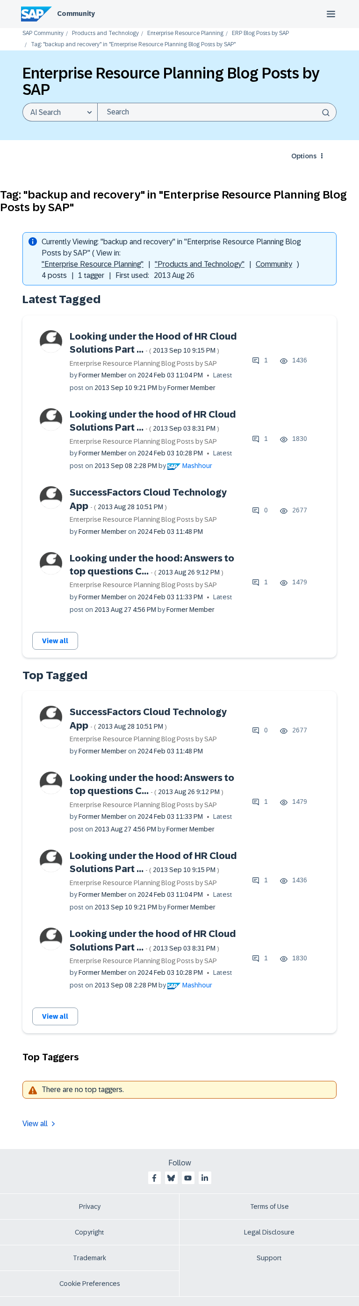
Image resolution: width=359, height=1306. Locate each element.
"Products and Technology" (199, 264)
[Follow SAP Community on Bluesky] (171, 1178)
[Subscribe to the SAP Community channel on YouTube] (188, 1178)
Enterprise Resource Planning (185, 33)
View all (55, 641)
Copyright (89, 1232)
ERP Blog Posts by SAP (260, 33)
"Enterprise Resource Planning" (93, 264)
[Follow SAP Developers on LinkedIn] (204, 1178)
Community (76, 13)
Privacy (90, 1206)
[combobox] (217, 112)
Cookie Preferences (89, 1283)
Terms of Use (269, 1206)
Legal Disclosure (269, 1232)
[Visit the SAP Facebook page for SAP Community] (154, 1178)
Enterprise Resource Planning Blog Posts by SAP (143, 363)
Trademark (89, 1258)
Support (269, 1258)
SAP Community (43, 33)
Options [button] (303, 156)
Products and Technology (105, 33)
